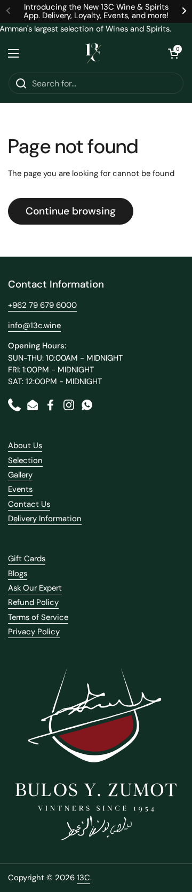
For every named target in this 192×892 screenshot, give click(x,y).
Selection (25, 460)
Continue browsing (71, 211)
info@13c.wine (34, 325)
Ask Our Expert (35, 588)
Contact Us (29, 504)
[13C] (93, 53)
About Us (25, 445)
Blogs (17, 573)
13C (83, 877)
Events (20, 489)
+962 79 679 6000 (42, 305)
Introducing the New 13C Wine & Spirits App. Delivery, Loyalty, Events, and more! (96, 11)
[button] (173, 53)
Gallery (20, 474)
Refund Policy (33, 602)
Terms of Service (38, 617)
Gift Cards (26, 558)
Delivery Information (45, 518)
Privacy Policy (34, 631)
